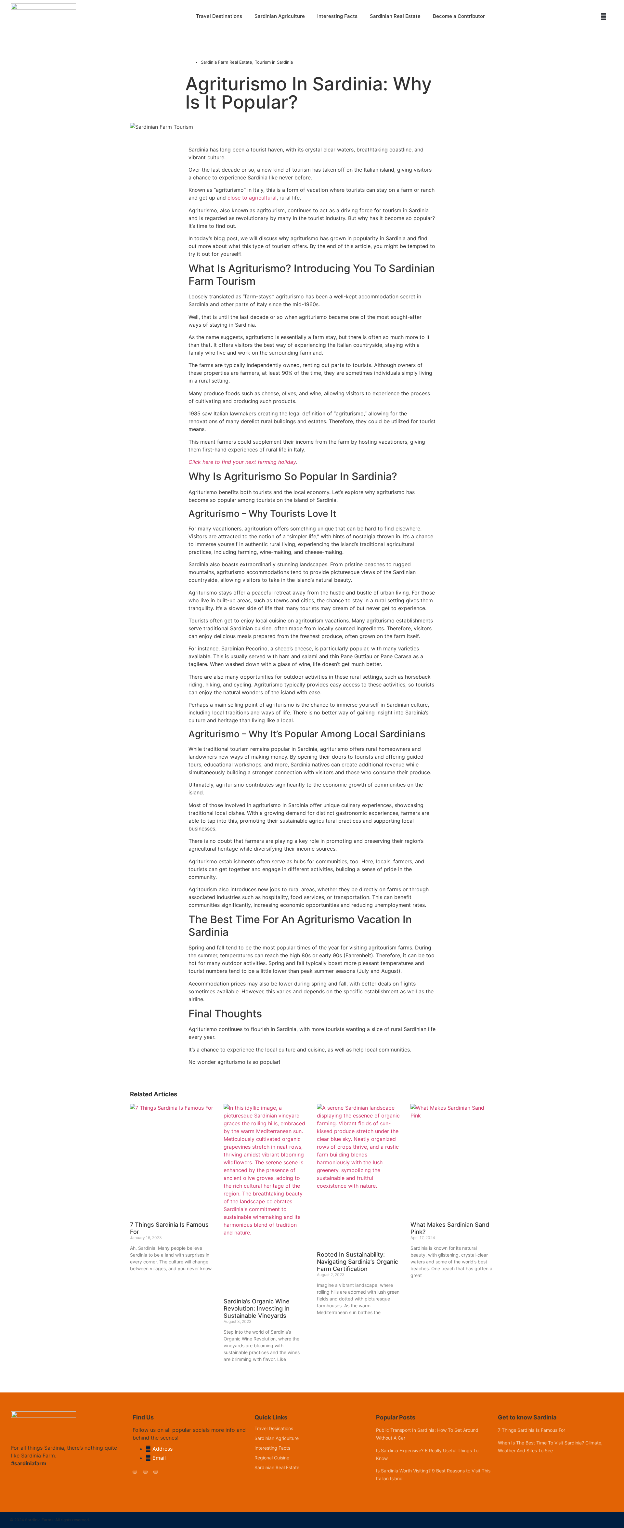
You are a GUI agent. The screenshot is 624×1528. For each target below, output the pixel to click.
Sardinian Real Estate (395, 16)
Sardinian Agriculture (279, 16)
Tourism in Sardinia (274, 62)
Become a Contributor (459, 16)
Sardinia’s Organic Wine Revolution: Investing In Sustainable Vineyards (257, 1308)
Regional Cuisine (271, 1457)
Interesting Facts (337, 16)
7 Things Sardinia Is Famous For (531, 1430)
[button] (603, 16)
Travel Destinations (219, 16)
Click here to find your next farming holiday (242, 462)
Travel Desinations (273, 1428)
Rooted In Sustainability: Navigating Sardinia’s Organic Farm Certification (357, 1261)
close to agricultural (252, 197)
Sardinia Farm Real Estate (226, 62)
